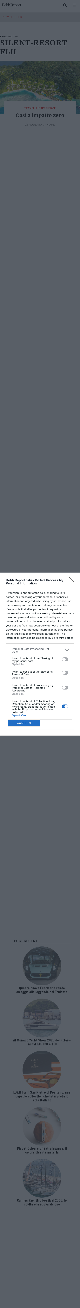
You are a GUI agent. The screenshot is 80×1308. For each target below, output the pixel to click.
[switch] (65, 659)
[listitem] (40, 650)
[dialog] (40, 654)
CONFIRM (24, 722)
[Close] (72, 580)
